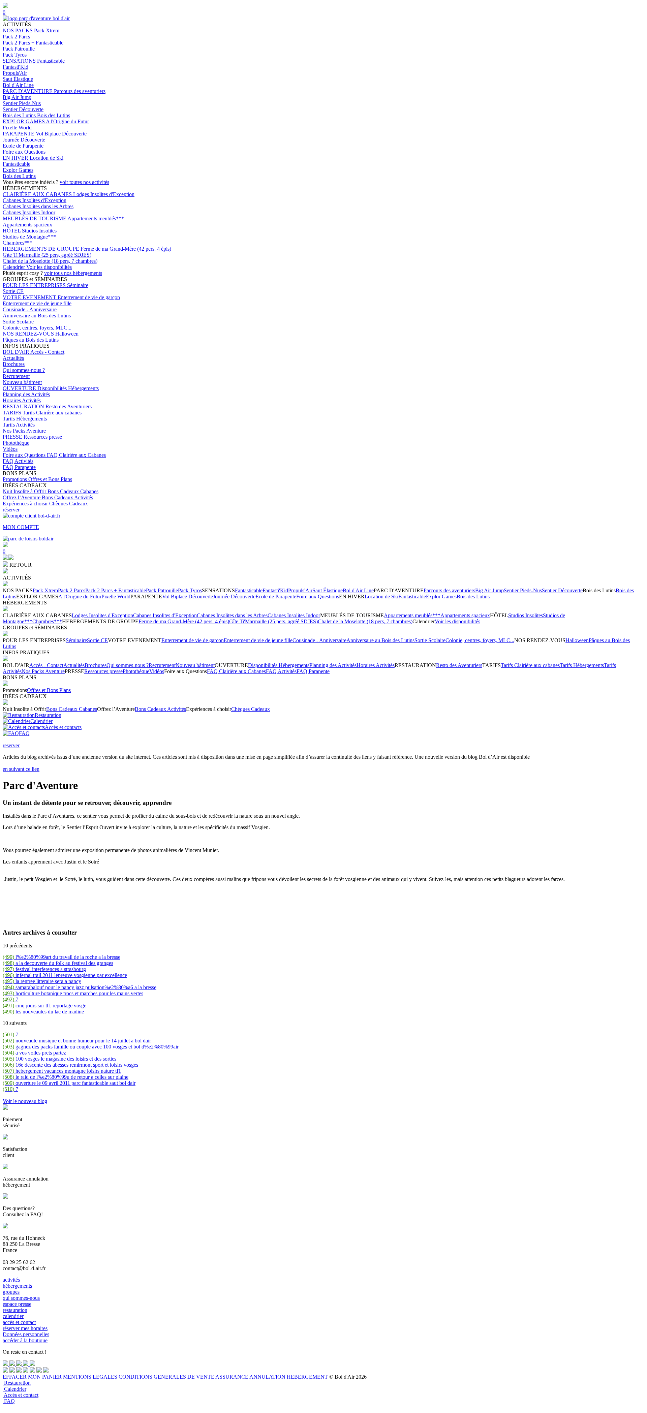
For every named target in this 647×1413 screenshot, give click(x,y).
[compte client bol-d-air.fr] (5, 558)
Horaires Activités (22, 400)
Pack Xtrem (46, 30)
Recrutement (16, 376)
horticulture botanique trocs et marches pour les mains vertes (73, 993)
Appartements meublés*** (95, 218)
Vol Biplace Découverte (61, 133)
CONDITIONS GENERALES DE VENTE (166, 1377)
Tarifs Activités (19, 425)
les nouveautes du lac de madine (43, 1011)
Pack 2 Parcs (16, 36)
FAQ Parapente (19, 467)
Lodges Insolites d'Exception (103, 194)
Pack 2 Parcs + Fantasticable (33, 42)
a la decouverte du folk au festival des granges (58, 963)
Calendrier (14, 267)
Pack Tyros (15, 55)
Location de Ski (46, 158)
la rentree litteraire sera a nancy (42, 981)
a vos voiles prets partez (34, 1053)
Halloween (67, 334)
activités (11, 1280)
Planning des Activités (26, 394)
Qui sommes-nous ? (24, 370)
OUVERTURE (20, 388)
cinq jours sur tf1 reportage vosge (44, 1005)
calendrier (13, 1316)
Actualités (13, 358)
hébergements (17, 1286)
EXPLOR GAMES (24, 121)
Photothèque (16, 443)
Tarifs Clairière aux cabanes (52, 412)
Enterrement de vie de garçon (89, 297)
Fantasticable (51, 61)
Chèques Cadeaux (68, 503)
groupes (11, 1292)
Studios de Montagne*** (29, 237)
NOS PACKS (18, 30)
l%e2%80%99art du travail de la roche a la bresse (61, 957)
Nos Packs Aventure (24, 431)
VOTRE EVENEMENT (30, 297)
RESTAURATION (24, 406)
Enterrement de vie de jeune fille (37, 303)
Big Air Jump (17, 97)
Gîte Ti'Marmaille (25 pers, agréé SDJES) (47, 255)
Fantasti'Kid (15, 67)
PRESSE (13, 437)
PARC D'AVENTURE (28, 91)
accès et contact (19, 1322)
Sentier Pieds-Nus (22, 103)
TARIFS (13, 412)
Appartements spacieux (27, 224)
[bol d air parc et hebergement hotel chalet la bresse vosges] (36, 18)
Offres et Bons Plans (50, 479)
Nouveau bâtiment (22, 382)
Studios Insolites (39, 230)
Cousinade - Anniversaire (30, 309)
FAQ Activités (18, 461)
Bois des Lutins (20, 115)
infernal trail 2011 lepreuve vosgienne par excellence (65, 975)
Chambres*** (17, 243)
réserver (11, 509)
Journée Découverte (24, 140)
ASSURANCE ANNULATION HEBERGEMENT (271, 1377)
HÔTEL (12, 230)
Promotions (15, 479)
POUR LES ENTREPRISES (35, 285)
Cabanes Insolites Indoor (29, 212)
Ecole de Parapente (23, 146)
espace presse (17, 1304)
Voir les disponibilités (49, 267)
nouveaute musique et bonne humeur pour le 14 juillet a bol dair (77, 1040)
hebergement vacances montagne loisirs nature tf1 (62, 1071)
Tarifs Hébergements (25, 418)
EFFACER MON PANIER (32, 1377)
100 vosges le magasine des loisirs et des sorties (59, 1059)
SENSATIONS (20, 61)
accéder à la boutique (25, 1340)
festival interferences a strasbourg (44, 969)
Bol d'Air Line (18, 85)
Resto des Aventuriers (68, 406)
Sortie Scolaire (18, 321)
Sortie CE (13, 291)
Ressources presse (43, 437)
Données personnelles (26, 1334)
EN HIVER (16, 158)
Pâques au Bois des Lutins (31, 340)
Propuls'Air (15, 73)
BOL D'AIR (16, 352)
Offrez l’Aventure (22, 497)
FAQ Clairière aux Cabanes (76, 455)
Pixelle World (17, 127)
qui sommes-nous (21, 1298)
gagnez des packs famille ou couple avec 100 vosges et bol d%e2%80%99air (91, 1046)
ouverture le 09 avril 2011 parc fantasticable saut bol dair (69, 1083)
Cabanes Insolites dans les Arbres (38, 206)
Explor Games (18, 170)
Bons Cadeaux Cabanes (73, 491)
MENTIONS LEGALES (90, 1377)
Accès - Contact (47, 352)
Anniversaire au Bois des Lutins (37, 315)
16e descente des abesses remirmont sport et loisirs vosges (70, 1065)
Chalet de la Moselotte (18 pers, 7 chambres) (50, 261)
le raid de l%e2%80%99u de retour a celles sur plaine (65, 1077)
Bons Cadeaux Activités (67, 497)
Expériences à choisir (26, 503)
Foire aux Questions (24, 152)
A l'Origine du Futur (67, 121)
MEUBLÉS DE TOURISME (35, 218)
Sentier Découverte (23, 109)
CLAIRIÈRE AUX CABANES (38, 194)
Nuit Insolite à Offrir (25, 491)
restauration (15, 1310)
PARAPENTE (19, 133)
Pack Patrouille (19, 49)
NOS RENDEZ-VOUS (29, 334)
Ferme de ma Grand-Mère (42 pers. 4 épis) (126, 249)
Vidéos (10, 449)
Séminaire (77, 285)
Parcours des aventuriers (79, 91)
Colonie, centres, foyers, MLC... (37, 328)
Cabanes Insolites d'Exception (34, 200)
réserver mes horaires (25, 1328)
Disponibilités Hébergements (68, 388)
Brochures (14, 364)
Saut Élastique (18, 79)
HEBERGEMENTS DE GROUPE (42, 249)
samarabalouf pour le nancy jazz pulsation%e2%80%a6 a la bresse (79, 987)
